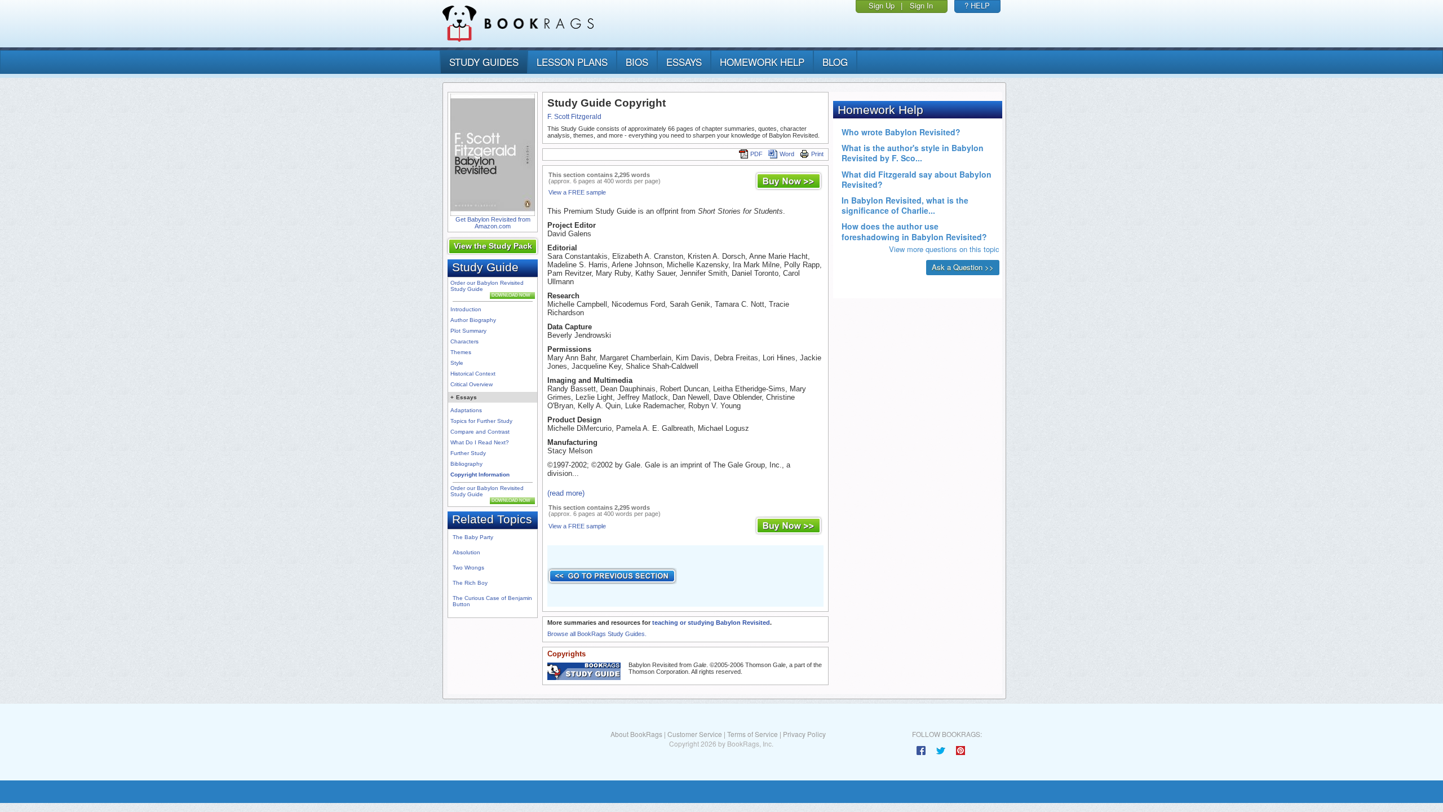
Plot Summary (468, 331)
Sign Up (882, 5)
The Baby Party (473, 537)
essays (684, 62)
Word (787, 154)
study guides (484, 62)
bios (637, 62)
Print (817, 154)
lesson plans (572, 62)
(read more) (566, 493)
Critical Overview (471, 384)
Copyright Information (480, 474)
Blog (835, 62)
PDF (756, 154)
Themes (460, 352)
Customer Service (694, 734)
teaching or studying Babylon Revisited (711, 622)
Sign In (921, 5)
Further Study (468, 453)
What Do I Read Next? (479, 442)
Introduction (465, 309)
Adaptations (466, 410)
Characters (464, 341)
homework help (762, 62)
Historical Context (472, 373)
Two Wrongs (468, 567)
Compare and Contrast (480, 432)
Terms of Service (752, 734)
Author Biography (473, 320)
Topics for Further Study (481, 421)
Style (456, 363)
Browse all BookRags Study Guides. (597, 633)
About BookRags (636, 734)
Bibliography (466, 464)
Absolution (466, 552)
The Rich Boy (470, 583)
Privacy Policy (804, 734)
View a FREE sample (577, 192)
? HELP (977, 5)
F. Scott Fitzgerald (574, 117)
